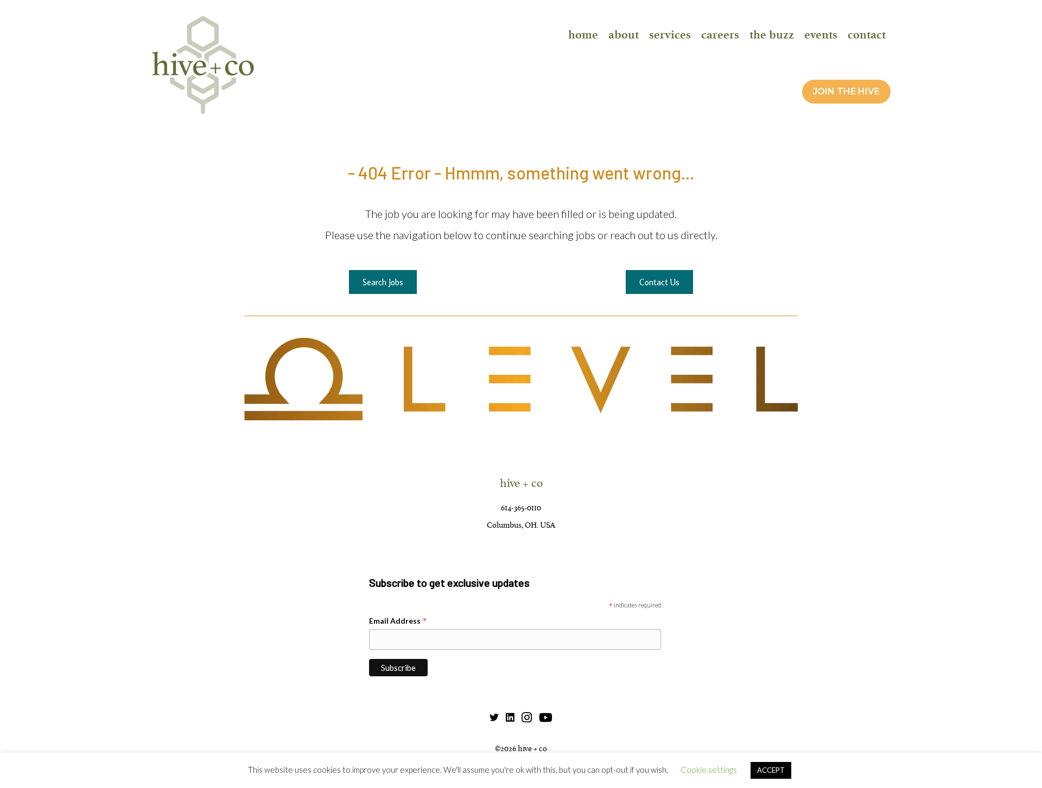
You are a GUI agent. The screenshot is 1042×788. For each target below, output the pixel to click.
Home (583, 34)
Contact (867, 34)
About (623, 34)
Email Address (398, 621)
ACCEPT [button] (771, 770)
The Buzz (771, 34)
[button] (846, 91)
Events (820, 34)
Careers (720, 34)
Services (670, 34)
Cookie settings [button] (709, 769)
